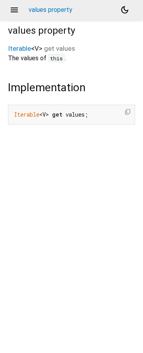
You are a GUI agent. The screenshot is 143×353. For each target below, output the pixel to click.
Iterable (19, 48)
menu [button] (14, 10)
